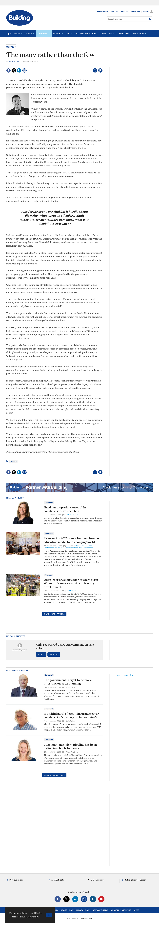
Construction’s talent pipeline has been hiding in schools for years (70, 746)
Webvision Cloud (86, 918)
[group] (138, 33)
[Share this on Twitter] (14, 70)
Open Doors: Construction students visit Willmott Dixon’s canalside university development (71, 583)
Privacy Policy (83, 910)
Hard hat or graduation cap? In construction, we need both (65, 509)
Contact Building (100, 910)
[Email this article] (24, 70)
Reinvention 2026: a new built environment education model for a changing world (73, 540)
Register (124, 12)
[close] (102, 65)
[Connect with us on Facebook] (57, 899)
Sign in (69, 65)
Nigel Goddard (15, 61)
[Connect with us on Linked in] (75, 899)
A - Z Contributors (96, 880)
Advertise (126, 910)
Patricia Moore (72, 515)
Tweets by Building (124, 675)
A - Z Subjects (57, 880)
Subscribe (135, 12)
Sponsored (49, 533)
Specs (136, 910)
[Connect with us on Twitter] (66, 899)
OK (49, 915)
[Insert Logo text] (19, 24)
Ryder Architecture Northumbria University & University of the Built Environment (68, 547)
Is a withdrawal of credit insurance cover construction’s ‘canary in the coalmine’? (71, 715)
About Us (115, 910)
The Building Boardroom (107, 12)
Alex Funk (73, 591)
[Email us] (84, 899)
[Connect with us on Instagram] (93, 899)
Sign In (146, 12)
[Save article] (100, 70)
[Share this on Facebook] (8, 70)
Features (48, 575)
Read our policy (31, 916)
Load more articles (54, 614)
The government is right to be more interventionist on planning (68, 681)
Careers (13, 461)
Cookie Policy (67, 910)
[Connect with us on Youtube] (101, 899)
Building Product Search (135, 880)
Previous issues (16, 880)
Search (150, 19)
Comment (11, 47)
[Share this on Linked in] (19, 70)
